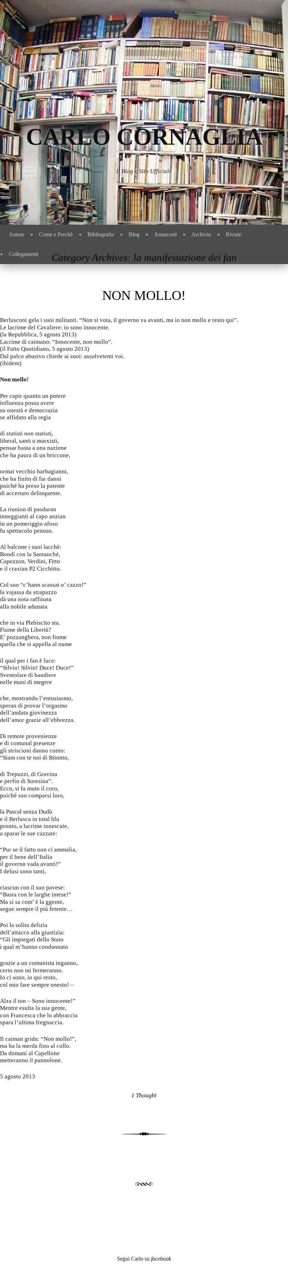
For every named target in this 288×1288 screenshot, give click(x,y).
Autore (16, 234)
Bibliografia (100, 234)
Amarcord (165, 234)
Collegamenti (23, 254)
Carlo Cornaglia (144, 137)
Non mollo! (144, 295)
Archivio (201, 234)
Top (271, 1271)
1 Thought (144, 1095)
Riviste (233, 234)
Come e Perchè (56, 234)
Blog (134, 234)
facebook (161, 1259)
